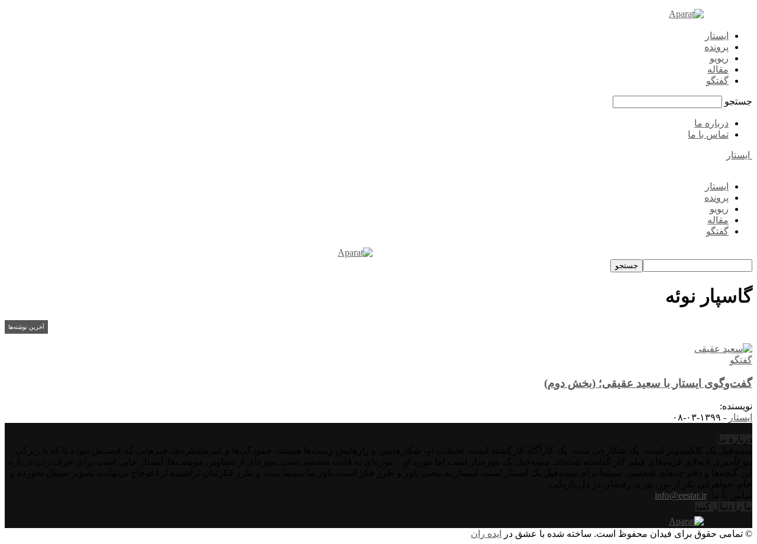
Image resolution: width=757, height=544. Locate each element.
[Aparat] (686, 14)
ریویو (719, 58)
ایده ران (486, 534)
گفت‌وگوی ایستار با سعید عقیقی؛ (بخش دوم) (648, 383)
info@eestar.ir (681, 495)
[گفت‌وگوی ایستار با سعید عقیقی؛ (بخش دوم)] (723, 349)
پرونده (716, 47)
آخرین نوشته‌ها (26, 327)
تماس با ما (708, 134)
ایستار (717, 36)
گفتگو (717, 81)
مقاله (718, 69)
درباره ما (711, 123)
